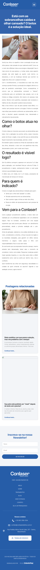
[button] (34, 4)
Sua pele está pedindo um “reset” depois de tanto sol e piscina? (19, 405)
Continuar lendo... (9, 350)
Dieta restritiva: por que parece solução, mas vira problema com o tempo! (19, 338)
